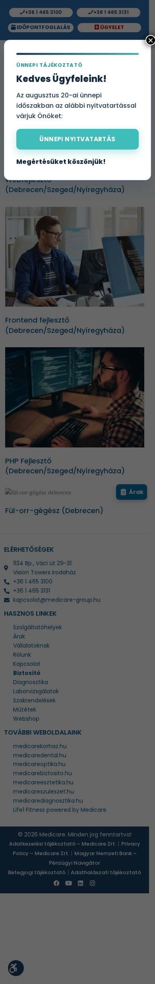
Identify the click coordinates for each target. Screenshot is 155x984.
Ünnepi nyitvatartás (77, 139)
